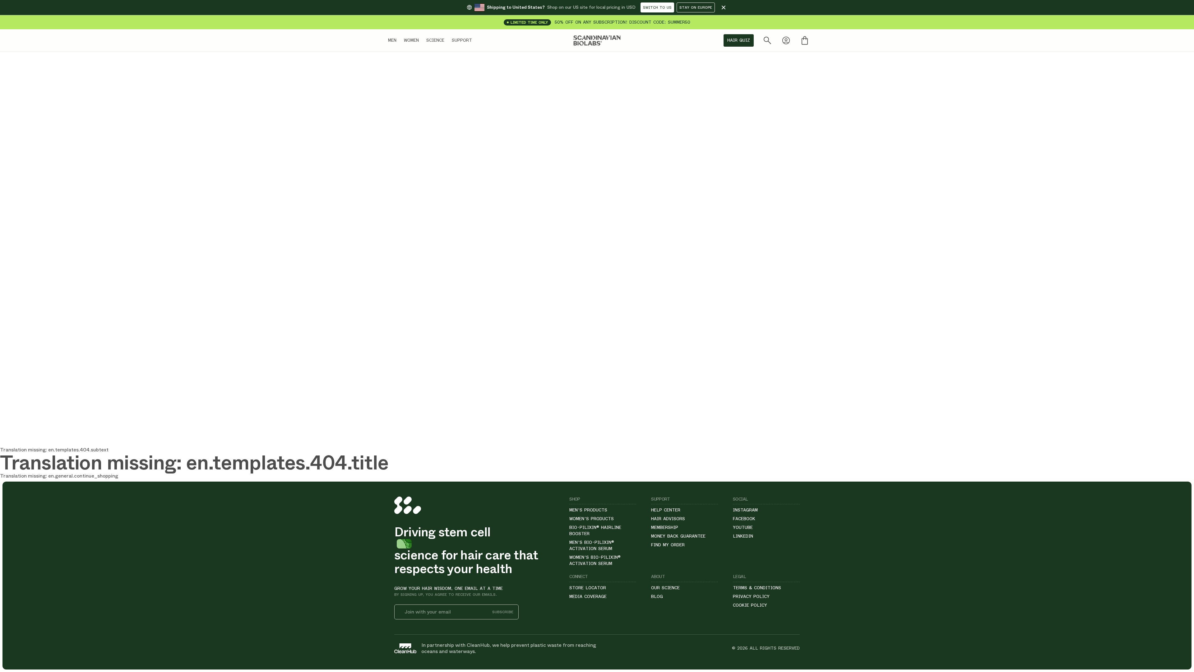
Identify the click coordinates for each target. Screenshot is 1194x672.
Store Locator (587, 588)
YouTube (743, 527)
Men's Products (588, 510)
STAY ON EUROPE (695, 7)
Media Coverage (588, 596)
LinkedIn (743, 536)
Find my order (668, 545)
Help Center (665, 510)
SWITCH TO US (657, 7)
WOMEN (411, 40)
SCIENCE (435, 40)
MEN (392, 40)
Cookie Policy (750, 605)
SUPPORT (462, 40)
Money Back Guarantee (678, 536)
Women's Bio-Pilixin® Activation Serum (595, 560)
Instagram (745, 510)
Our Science (665, 588)
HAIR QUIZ (738, 40)
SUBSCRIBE (502, 612)
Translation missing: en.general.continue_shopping (59, 475)
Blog (657, 596)
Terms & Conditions (757, 588)
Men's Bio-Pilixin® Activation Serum (591, 545)
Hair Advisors (668, 519)
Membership (664, 527)
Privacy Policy (751, 596)
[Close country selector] (723, 7)
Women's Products (591, 519)
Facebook (744, 519)
